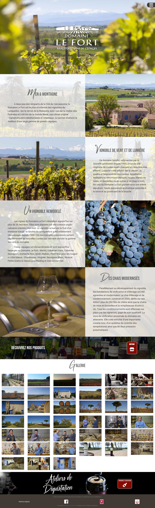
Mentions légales (24, 501)
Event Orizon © (72, 505)
